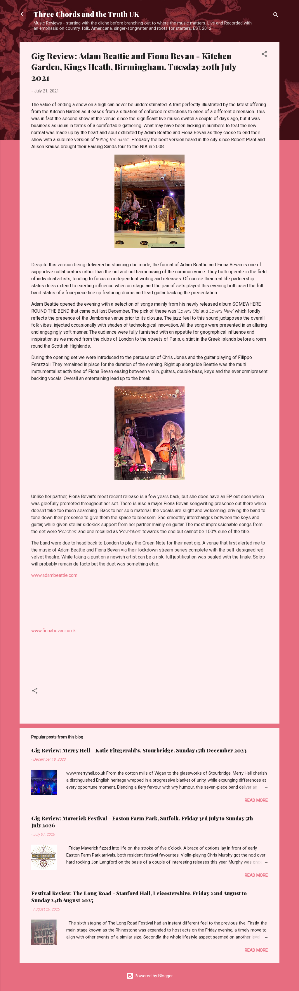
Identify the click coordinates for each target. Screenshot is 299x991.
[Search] (275, 16)
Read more (256, 800)
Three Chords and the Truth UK (86, 14)
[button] (264, 54)
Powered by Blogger (153, 975)
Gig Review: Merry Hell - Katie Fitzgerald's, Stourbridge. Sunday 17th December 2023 (139, 750)
